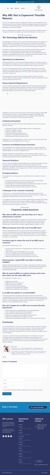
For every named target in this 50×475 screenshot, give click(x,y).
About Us (17, 8)
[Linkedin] (3, 357)
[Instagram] (5, 357)
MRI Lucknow (7, 193)
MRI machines (22, 68)
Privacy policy (44, 472)
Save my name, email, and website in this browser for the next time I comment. (23, 390)
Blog (12, 8)
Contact (23, 8)
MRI (8, 8)
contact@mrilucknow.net (42, 464)
